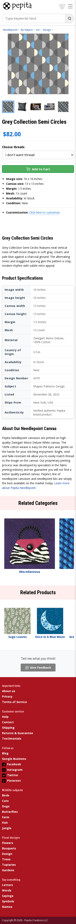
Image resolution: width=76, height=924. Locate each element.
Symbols (8, 901)
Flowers (7, 843)
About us (8, 691)
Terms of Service (14, 702)
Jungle (6, 828)
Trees (6, 859)
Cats (5, 801)
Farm (5, 817)
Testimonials (11, 738)
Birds (5, 795)
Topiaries (9, 865)
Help (5, 717)
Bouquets (9, 848)
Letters (7, 885)
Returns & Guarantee (17, 733)
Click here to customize (44, 212)
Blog (5, 753)
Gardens (8, 870)
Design (7, 854)
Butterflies (10, 812)
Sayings (7, 896)
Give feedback (40, 667)
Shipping (8, 727)
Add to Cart (41, 169)
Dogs (6, 806)
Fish (5, 823)
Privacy (7, 696)
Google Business (14, 759)
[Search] (69, 18)
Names (7, 907)
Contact (8, 722)
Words (6, 890)
